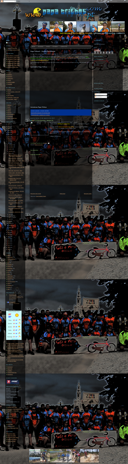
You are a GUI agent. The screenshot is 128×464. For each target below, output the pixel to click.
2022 (9, 132)
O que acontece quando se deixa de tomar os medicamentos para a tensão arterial (15, 356)
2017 (9, 143)
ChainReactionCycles (12, 372)
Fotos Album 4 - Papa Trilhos (13, 59)
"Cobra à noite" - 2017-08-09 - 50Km (16, 172)
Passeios (40, 46)
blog (8, 262)
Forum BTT (9, 76)
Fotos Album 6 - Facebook (13, 55)
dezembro (11, 144)
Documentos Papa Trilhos (12, 437)
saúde (8, 283)
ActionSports (10, 374)
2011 (9, 241)
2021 (9, 134)
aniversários (10, 257)
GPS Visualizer (10, 95)
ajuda (8, 255)
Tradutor (9, 108)
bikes (8, 260)
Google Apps (10, 424)
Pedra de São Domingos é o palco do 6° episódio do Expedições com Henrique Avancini (16, 297)
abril (10, 221)
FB (8, 272)
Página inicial (62, 193)
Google (8, 106)
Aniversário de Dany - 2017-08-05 (16, 200)
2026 (9, 124)
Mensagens (98, 94)
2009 (9, 245)
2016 (9, 230)
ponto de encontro (11, 281)
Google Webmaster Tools (12, 428)
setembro (11, 151)
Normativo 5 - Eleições (12, 416)
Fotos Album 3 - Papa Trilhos (13, 61)
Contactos (64, 46)
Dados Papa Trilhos (11, 435)
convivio (9, 266)
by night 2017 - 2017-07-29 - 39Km (16, 212)
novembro (11, 146)
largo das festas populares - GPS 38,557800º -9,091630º (66, 57)
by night (55, 46)
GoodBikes (9, 370)
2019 (9, 138)
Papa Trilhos (10, 275)
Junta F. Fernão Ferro (12, 118)
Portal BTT (9, 74)
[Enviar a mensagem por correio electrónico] (48, 143)
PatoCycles (9, 368)
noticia (8, 274)
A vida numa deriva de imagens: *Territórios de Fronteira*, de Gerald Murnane (14, 352)
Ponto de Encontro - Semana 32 (15, 194)
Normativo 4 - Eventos (12, 414)
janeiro (10, 227)
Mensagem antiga (87, 193)
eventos (9, 270)
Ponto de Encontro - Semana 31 (15, 206)
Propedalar (9, 84)
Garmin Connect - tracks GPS (13, 91)
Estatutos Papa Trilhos (12, 407)
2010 (9, 243)
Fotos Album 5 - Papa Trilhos (13, 57)
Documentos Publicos (12, 439)
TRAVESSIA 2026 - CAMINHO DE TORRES (40, 115)
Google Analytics (10, 426)
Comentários (99, 96)
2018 (9, 141)
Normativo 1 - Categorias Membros (14, 409)
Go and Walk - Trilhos (12, 99)
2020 (9, 136)
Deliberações (10, 418)
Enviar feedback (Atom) (41, 196)
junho (10, 216)
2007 (9, 249)
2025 (9, 126)
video (8, 289)
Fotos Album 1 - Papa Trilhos (13, 65)
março (10, 223)
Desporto (9, 112)
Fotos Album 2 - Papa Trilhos (13, 63)
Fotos (48, 46)
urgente (9, 287)
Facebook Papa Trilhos (12, 48)
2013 (9, 236)
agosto (10, 153)
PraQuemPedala (13, 295)
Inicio (33, 46)
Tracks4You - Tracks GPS (13, 97)
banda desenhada (11, 259)
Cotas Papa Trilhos (11, 441)
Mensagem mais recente (35, 193)
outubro (10, 149)
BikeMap (9, 89)
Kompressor (10, 366)
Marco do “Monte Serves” (14, 303)
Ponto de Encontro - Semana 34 (15, 164)
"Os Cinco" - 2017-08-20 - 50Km (15, 162)
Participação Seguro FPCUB (13, 49)
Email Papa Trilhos (11, 433)
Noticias (9, 110)
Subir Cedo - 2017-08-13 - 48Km (15, 170)
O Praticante (10, 116)
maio (10, 219)
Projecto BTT (10, 78)
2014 (9, 234)
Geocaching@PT (11, 114)
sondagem (9, 285)
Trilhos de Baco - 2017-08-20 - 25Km (16, 160)
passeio (9, 279)
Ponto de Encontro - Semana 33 (15, 185)
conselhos (9, 264)
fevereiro (11, 225)
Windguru (9, 105)
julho (10, 214)
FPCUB (9, 80)
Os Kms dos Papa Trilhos (12, 67)
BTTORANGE (12, 302)
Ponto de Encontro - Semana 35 (15, 158)
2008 (9, 247)
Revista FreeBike (11, 82)
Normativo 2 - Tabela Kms (12, 410)
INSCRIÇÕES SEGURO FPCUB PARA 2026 (40, 113)
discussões (9, 268)
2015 (9, 232)
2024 (9, 128)
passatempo (10, 277)
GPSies (9, 93)
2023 (9, 130)
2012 (9, 238)
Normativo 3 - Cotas (11, 412)
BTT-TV (9, 72)
